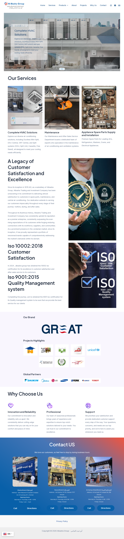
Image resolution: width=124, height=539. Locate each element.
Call (89, 508)
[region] (62, 42)
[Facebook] (115, 5)
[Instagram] (111, 5)
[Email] (119, 5)
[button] (62, 42)
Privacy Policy (62, 521)
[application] (67, 5)
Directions (32, 508)
